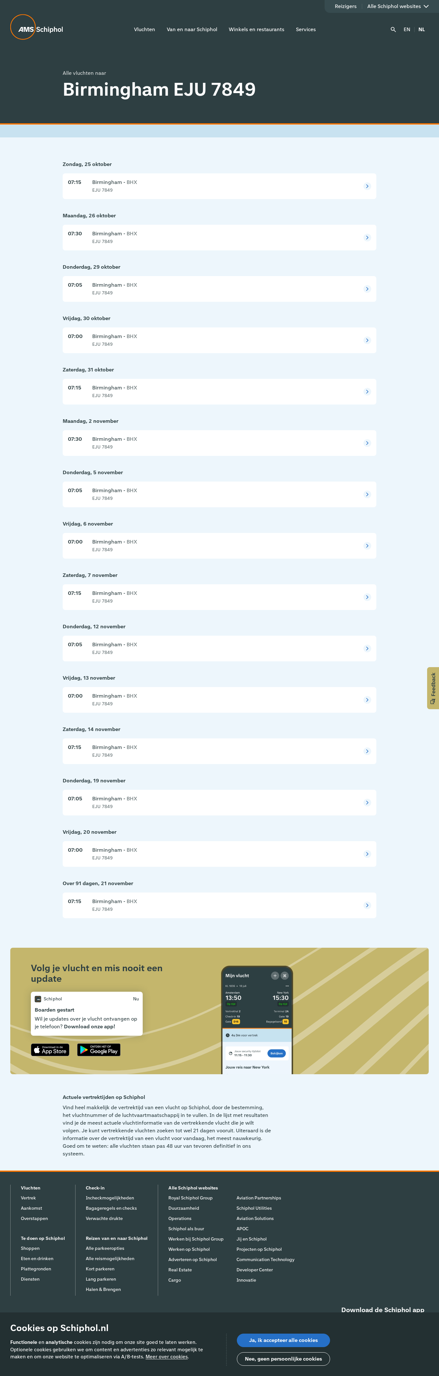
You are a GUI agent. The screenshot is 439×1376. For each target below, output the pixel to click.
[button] (433, 688)
